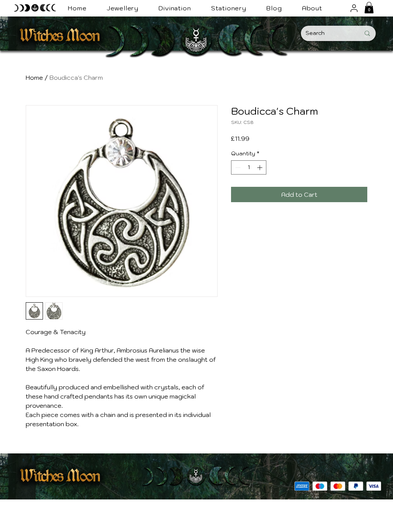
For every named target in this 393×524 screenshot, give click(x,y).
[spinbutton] (249, 167)
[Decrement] (237, 167)
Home (34, 77)
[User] (354, 8)
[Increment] (260, 167)
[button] (369, 7)
